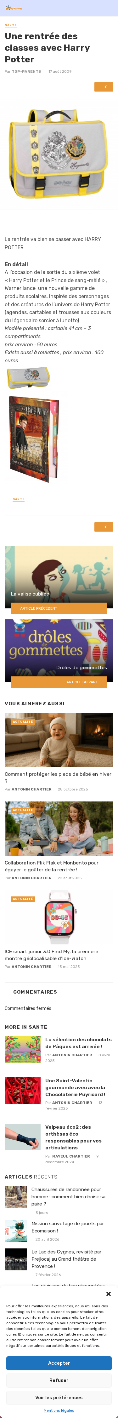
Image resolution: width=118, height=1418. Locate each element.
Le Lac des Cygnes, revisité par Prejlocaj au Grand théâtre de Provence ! (66, 1259)
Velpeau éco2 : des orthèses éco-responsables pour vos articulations (73, 1137)
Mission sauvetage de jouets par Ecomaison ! (67, 1227)
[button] (108, 1294)
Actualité (23, 721)
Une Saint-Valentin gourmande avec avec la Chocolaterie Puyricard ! (75, 1087)
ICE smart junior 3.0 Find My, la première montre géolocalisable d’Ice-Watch (51, 954)
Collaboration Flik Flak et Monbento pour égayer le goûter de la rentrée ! (51, 866)
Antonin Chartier (32, 789)
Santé (11, 25)
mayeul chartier (71, 1156)
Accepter (59, 1363)
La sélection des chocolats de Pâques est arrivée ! (78, 1043)
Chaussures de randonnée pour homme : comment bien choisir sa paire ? (68, 1197)
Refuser (59, 1380)
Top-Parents (26, 71)
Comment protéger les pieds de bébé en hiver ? (58, 777)
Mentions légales (59, 1410)
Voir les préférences (59, 1397)
